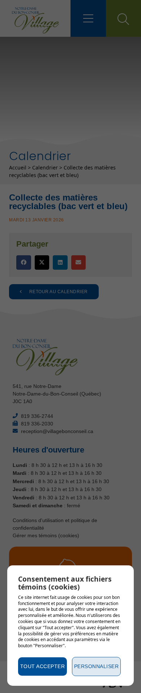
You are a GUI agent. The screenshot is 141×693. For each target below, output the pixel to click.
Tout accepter (42, 666)
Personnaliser (96, 666)
